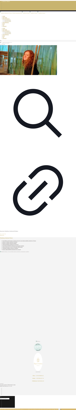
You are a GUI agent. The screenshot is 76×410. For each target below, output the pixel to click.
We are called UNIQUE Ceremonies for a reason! (11, 249)
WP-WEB (10, 386)
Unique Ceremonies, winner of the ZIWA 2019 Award (12, 247)
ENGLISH (4, 1)
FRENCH (8, 1)
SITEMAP (1, 383)
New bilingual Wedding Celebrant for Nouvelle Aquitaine (13, 245)
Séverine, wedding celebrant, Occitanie (9, 242)
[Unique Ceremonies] (22, 13)
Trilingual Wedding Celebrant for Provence (10, 244)
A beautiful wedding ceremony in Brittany (10, 248)
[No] (60, 409)
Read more (2, 235)
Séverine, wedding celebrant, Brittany (9, 243)
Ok (59, 409)
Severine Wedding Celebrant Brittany (9, 231)
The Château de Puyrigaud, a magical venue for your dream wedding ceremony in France (19, 240)
